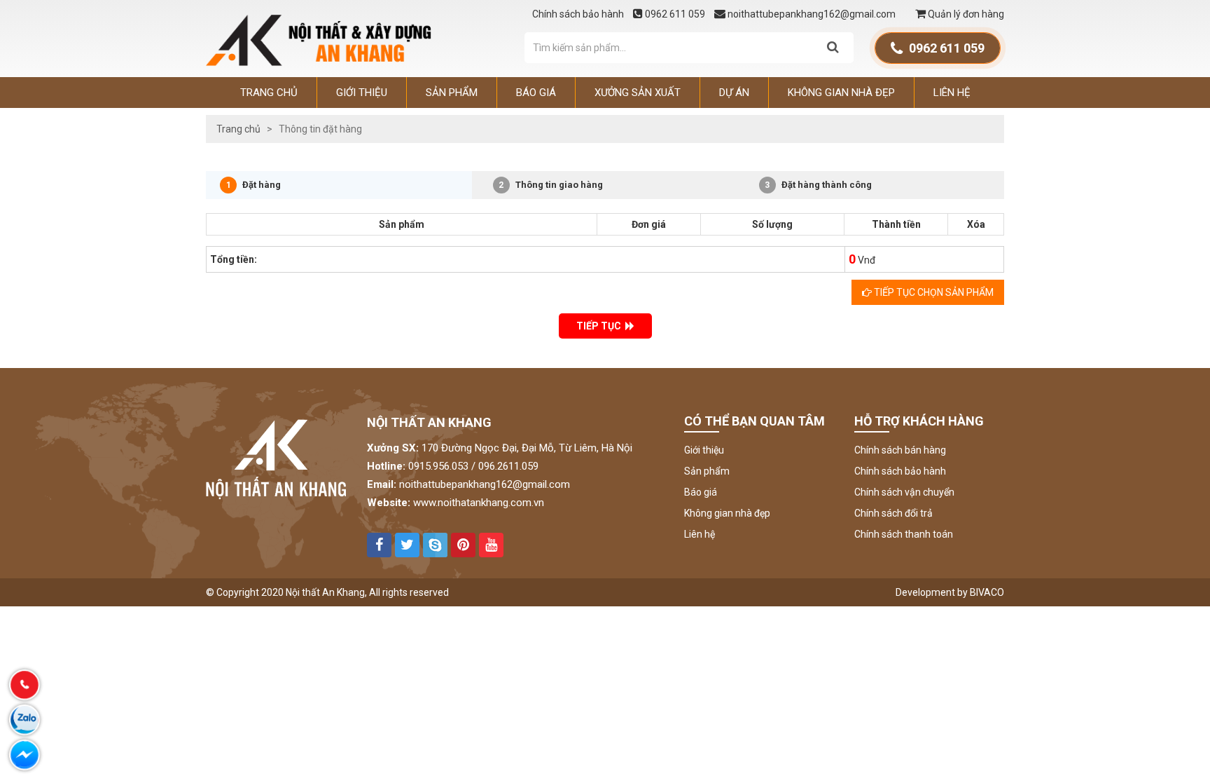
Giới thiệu (361, 92)
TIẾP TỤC (600, 326)
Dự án (734, 92)
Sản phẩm (452, 92)
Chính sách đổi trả (893, 513)
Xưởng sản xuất (637, 92)
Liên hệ (952, 92)
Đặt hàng (253, 184)
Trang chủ (269, 92)
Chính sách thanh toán (903, 534)
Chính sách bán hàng (900, 450)
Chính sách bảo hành (579, 14)
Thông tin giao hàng (551, 184)
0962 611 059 (675, 14)
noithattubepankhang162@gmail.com (811, 14)
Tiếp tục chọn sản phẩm (933, 292)
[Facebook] (25, 755)
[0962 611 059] (25, 720)
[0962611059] (25, 685)
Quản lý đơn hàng (965, 14)
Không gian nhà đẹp (841, 92)
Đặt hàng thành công (818, 184)
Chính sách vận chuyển (904, 492)
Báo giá (536, 92)
